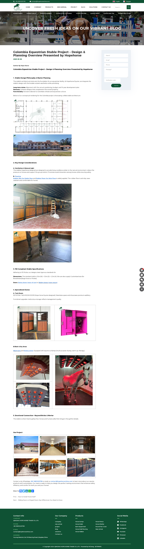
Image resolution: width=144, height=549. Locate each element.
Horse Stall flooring (64, 13)
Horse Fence (94, 13)
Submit (116, 85)
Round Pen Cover (124, 13)
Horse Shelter (109, 13)
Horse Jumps (17, 13)
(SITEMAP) (98, 546)
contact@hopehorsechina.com (41, 1)
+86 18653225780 (20, 1)
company (37, 7)
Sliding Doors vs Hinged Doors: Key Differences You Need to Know (40, 500)
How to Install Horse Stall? (27, 497)
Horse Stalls (31, 13)
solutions (93, 7)
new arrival (62, 7)
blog (83, 7)
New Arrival (99, 529)
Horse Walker (81, 13)
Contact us (106, 7)
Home (28, 7)
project (74, 7)
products (49, 7)
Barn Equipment (46, 13)
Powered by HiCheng (87, 546)
